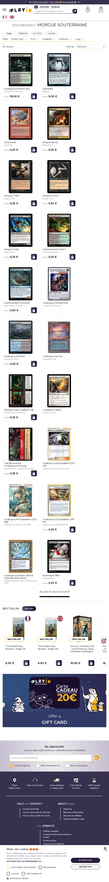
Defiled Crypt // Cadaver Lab (19, 410)
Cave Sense (10, 142)
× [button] (106, 851)
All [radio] (36, 7)
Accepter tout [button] (85, 860)
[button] (37, 861)
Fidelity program (50, 831)
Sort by (70, 47)
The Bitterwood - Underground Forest (15, 464)
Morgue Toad (11, 249)
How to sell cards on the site (36, 812)
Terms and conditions (53, 844)
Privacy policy (49, 840)
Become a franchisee (73, 812)
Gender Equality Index (74, 819)
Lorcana (51, 33)
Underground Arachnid (55, 303)
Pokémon (23, 33)
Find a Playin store (14, 786)
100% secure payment (94, 786)
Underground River (14, 356)
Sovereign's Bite (51, 575)
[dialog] (54, 863)
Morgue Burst (50, 142)
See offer (29, 608)
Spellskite (48, 89)
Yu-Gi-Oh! (37, 33)
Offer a (54, 719)
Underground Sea (52, 356)
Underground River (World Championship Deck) (18, 576)
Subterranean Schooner (17, 303)
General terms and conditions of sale (57, 835)
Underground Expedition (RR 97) (58, 520)
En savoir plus (35, 858)
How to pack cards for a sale (36, 815)
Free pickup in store (76, 786)
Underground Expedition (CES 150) (59, 464)
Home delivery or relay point (57, 786)
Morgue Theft (11, 196)
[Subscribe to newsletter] (96, 758)
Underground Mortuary (17, 89)
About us (67, 809)
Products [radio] (55, 7)
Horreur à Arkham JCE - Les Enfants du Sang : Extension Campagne (82, 649)
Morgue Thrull (51, 196)
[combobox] (91, 46)
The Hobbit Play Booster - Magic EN (48, 647)
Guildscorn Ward (52, 410)
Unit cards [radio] (44, 7)
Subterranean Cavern (54, 249)
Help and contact (35, 785)
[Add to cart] (34, 96)
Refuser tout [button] (85, 867)
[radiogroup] (55, 6)
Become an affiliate (72, 815)
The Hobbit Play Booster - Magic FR (15, 647)
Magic (9, 33)
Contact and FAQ (31, 809)
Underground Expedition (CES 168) (20, 520)
